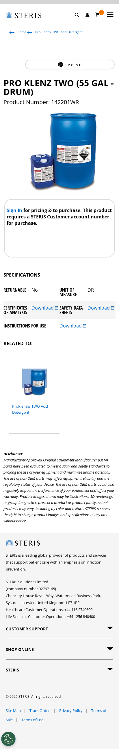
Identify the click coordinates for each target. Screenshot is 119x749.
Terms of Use (32, 719)
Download (43, 308)
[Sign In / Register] (87, 15)
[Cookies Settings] (8, 739)
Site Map (13, 710)
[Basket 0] (97, 15)
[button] (80, 21)
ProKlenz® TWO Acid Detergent (59, 32)
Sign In (15, 210)
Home (21, 32)
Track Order (40, 710)
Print (73, 64)
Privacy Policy (71, 710)
